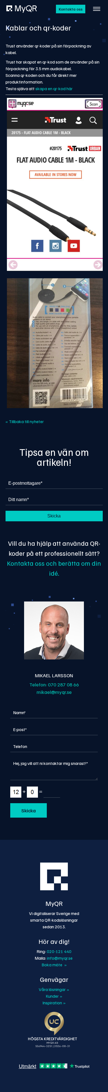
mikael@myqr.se (54, 692)
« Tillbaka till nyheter (25, 421)
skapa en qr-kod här (54, 88)
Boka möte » (54, 964)
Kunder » (54, 996)
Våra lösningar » (54, 989)
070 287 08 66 (63, 684)
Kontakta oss (71, 9)
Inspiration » (54, 1002)
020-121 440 (59, 951)
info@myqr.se (60, 958)
